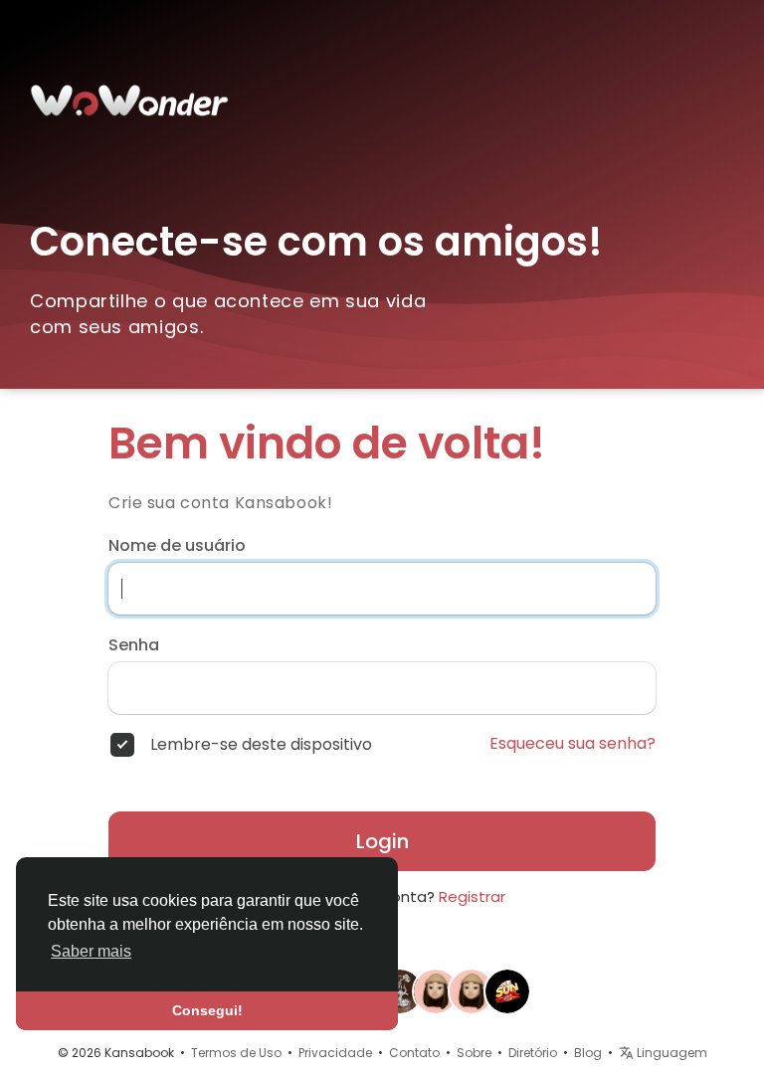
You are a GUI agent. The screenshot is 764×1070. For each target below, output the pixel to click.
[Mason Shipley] (436, 990)
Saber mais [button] (91, 951)
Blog (588, 1052)
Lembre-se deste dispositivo (261, 745)
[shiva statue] (400, 990)
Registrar (472, 896)
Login (382, 841)
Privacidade (335, 1052)
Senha (133, 645)
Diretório (532, 1052)
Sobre (474, 1052)
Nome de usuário (177, 546)
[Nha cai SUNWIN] (507, 990)
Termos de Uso (236, 1052)
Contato (414, 1052)
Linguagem (670, 1052)
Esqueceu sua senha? (572, 744)
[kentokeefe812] (471, 990)
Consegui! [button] (207, 1010)
